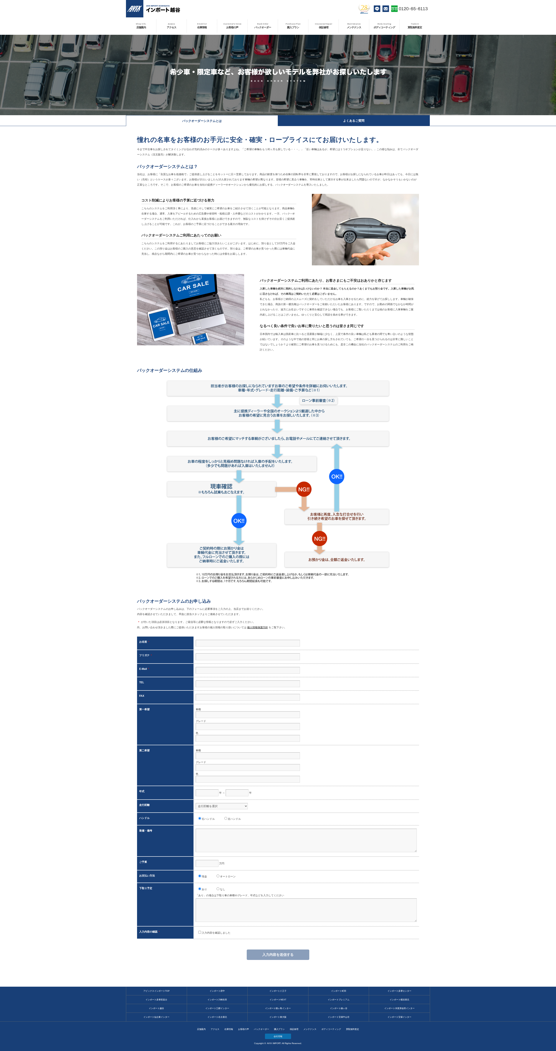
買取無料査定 (352, 1029)
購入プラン (279, 1029)
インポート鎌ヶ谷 (338, 1008)
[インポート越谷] (163, 8)
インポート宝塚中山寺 (338, 1017)
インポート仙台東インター (156, 1017)
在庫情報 (228, 1029)
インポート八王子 (278, 991)
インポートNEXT (278, 999)
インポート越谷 (156, 1008)
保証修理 (294, 1029)
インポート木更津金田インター (399, 1008)
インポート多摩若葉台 (156, 999)
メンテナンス (309, 1029)
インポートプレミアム (338, 999)
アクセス (215, 1029)
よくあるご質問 (353, 120)
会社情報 (278, 1036)
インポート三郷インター (217, 1008)
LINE (377, 8)
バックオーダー (261, 1029)
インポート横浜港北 (399, 999)
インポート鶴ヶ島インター (278, 1008)
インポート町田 (338, 991)
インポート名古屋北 (217, 1017)
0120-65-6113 (413, 8)
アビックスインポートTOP (156, 991)
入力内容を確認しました (215, 932)
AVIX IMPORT (134, 8)
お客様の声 (243, 1029)
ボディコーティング (331, 1029)
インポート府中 (217, 991)
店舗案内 (201, 1029)
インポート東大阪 (278, 1017)
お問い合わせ (385, 8)
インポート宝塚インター (399, 1017)
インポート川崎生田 (217, 999)
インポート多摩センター (399, 991)
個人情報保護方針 (257, 627)
